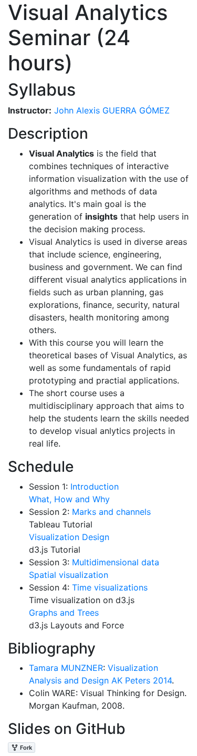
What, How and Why (69, 499)
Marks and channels (110, 511)
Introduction (93, 486)
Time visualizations (108, 587)
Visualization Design (69, 537)
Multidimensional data (114, 562)
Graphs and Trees (64, 612)
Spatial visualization (68, 574)
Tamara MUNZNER (66, 667)
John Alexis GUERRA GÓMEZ (110, 110)
